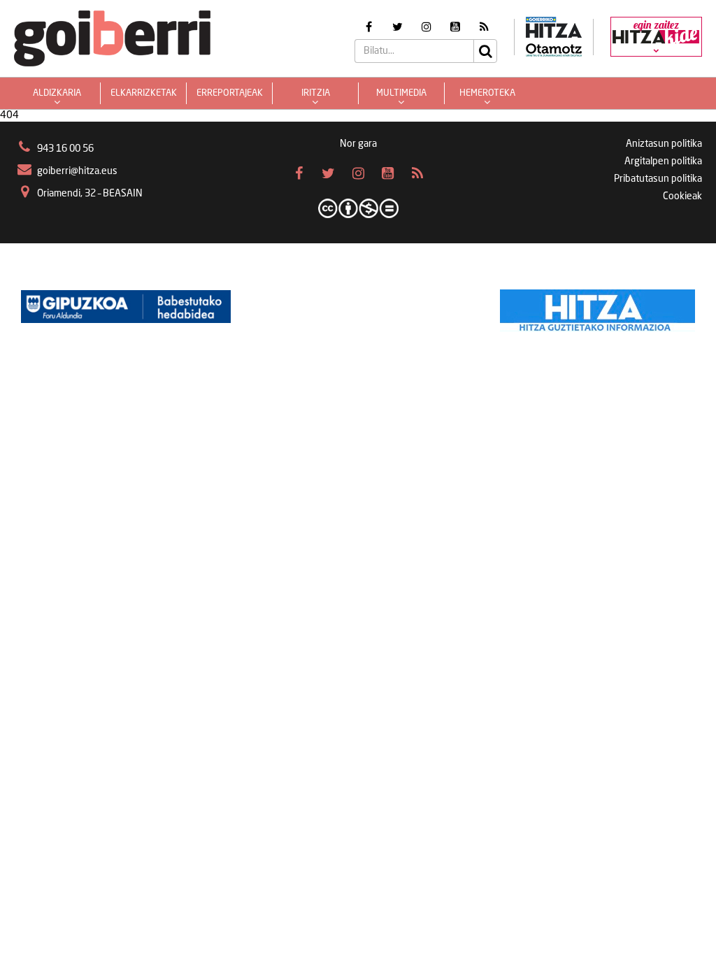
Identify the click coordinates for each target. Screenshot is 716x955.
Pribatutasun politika (658, 179)
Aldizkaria (57, 93)
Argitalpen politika (663, 161)
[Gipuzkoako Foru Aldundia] (126, 307)
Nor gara (358, 144)
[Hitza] (597, 307)
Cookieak (682, 196)
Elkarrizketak (143, 93)
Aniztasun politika (664, 144)
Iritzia (315, 93)
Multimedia (401, 93)
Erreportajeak (229, 93)
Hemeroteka (487, 93)
